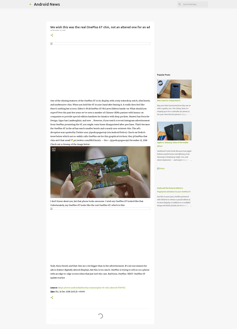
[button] (51, 35)
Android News (47, 4)
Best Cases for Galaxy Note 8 (168, 101)
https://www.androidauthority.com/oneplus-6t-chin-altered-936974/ (91, 287)
